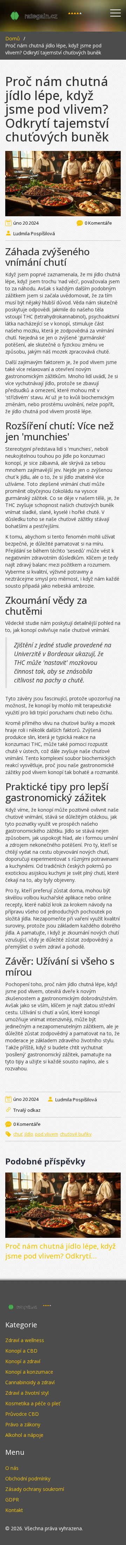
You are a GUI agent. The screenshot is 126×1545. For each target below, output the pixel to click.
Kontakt (14, 1510)
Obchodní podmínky (27, 1478)
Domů (12, 38)
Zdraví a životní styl (27, 1392)
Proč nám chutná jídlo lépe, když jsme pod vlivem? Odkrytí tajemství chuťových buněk (60, 1251)
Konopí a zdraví (22, 1361)
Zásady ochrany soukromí (34, 1489)
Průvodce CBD (22, 1414)
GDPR (12, 1499)
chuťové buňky (76, 1134)
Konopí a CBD (21, 1350)
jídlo (28, 1134)
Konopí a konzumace (29, 1371)
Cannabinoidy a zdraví (30, 1382)
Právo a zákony (22, 1424)
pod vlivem (46, 1134)
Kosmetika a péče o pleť (32, 1403)
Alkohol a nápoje (24, 1435)
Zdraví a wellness (24, 1340)
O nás (12, 1468)
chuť (18, 1134)
